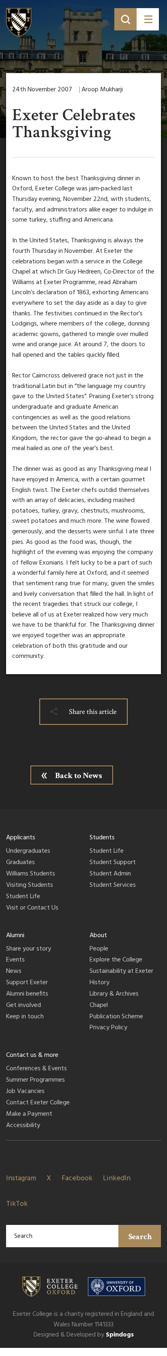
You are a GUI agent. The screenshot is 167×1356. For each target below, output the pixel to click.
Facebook (77, 1178)
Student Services (113, 885)
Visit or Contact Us (32, 908)
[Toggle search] (125, 19)
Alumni (15, 935)
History (99, 983)
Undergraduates (28, 851)
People (99, 949)
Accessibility (23, 1126)
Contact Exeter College (38, 1103)
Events (15, 960)
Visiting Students (29, 885)
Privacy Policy (108, 1028)
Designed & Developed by (84, 1335)
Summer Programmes (35, 1080)
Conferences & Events (36, 1069)
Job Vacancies (25, 1092)
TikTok (17, 1204)
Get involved (23, 1006)
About (98, 935)
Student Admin (110, 874)
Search (140, 1236)
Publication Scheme (116, 1017)
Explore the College (116, 960)
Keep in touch (25, 1017)
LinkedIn (117, 1178)
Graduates (20, 863)
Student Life (23, 897)
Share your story (28, 949)
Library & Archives (114, 994)
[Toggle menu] (148, 19)
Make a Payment (29, 1114)
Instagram (21, 1178)
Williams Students (30, 874)
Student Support (113, 863)
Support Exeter (27, 983)
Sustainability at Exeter (121, 972)
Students (102, 837)
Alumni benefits (27, 994)
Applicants (20, 837)
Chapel (99, 1006)
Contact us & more (32, 1055)
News (13, 972)
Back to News (78, 775)
